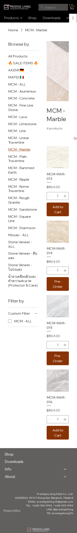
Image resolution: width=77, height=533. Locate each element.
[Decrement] (50, 196)
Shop (9, 454)
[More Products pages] (21, 18)
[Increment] (65, 196)
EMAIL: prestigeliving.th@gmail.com (50, 501)
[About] (65, 476)
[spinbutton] (58, 196)
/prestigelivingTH (62, 513)
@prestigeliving (63, 509)
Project (9, 463)
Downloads (14, 461)
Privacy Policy (12, 510)
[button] (72, 6)
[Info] (65, 469)
